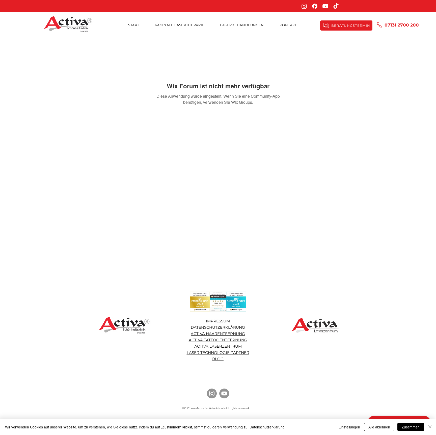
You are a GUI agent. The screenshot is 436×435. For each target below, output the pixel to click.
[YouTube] (224, 393)
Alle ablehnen (379, 426)
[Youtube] (325, 6)
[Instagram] (304, 6)
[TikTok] (336, 6)
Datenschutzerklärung (267, 426)
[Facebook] (314, 6)
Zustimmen (411, 426)
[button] (242, 25)
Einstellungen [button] (349, 426)
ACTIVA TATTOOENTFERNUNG (218, 340)
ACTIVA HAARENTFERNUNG (218, 333)
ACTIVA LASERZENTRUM (218, 346)
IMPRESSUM (218, 321)
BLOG (218, 358)
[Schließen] (430, 427)
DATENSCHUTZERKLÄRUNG (218, 327)
